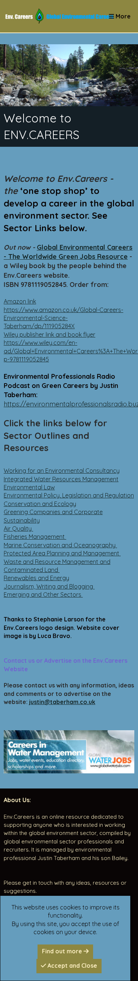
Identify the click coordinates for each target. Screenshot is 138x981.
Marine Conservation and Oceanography (60, 545)
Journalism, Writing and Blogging (49, 586)
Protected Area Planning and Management (62, 553)
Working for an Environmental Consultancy (62, 470)
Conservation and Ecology (40, 503)
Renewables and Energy (36, 578)
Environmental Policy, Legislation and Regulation (69, 495)
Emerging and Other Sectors (43, 594)
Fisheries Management (35, 536)
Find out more (63, 951)
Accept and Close (71, 965)
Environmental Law (29, 487)
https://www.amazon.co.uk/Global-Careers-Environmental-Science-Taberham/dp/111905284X (63, 318)
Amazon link (20, 301)
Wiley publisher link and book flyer (49, 334)
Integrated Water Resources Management (61, 479)
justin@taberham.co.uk (62, 702)
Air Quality (18, 528)
